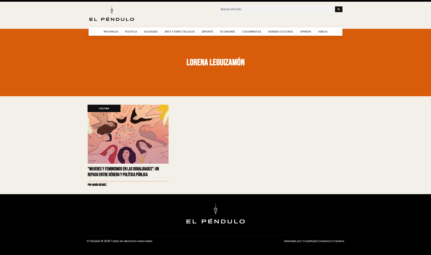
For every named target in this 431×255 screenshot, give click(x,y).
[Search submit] (338, 9)
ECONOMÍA (227, 31)
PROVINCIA (111, 31)
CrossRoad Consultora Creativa (323, 241)
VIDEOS (322, 31)
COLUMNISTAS (251, 31)
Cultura (104, 108)
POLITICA (131, 31)
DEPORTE (207, 31)
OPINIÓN (305, 31)
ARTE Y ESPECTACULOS (179, 31)
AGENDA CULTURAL (280, 31)
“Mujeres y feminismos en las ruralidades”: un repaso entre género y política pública (123, 171)
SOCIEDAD (151, 31)
